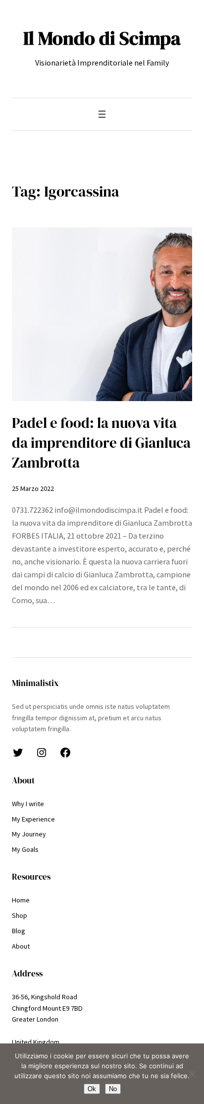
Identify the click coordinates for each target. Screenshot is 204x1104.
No (113, 1089)
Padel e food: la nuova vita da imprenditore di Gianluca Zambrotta (101, 443)
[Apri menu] (102, 114)
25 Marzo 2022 (33, 488)
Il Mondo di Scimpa (102, 38)
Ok (92, 1089)
